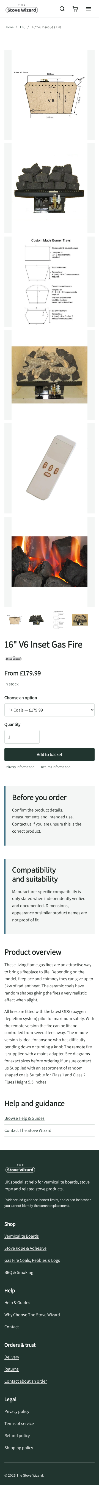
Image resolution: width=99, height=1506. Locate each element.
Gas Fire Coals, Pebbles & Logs (32, 1260)
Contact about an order (25, 1381)
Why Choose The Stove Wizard (32, 1315)
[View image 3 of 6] (58, 620)
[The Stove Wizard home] (21, 9)
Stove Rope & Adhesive (25, 1248)
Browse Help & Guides (24, 1118)
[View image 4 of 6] (80, 620)
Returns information (55, 767)
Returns (11, 1369)
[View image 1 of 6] (14, 620)
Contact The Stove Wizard (27, 1130)
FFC (22, 27)
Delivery (11, 1357)
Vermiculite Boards (21, 1236)
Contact (11, 1327)
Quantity (12, 724)
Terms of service (19, 1423)
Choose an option (20, 698)
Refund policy (17, 1435)
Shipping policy (18, 1448)
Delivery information (19, 767)
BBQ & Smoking (18, 1272)
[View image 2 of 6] (36, 620)
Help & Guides (17, 1302)
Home (8, 27)
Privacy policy (16, 1411)
